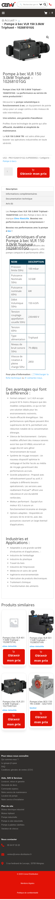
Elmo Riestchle (21, 218)
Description (11, 189)
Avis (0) (9, 203)
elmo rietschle (9, 646)
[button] (47, 37)
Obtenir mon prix (33, 174)
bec (10, 231)
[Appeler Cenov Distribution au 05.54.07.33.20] (50, 4)
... (19, 20)
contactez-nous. (34, 377)
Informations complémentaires (21, 193)
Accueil (9, 20)
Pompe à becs (9, 161)
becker (33, 708)
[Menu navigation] (3, 13)
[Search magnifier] (45, 4)
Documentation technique (19, 198)
